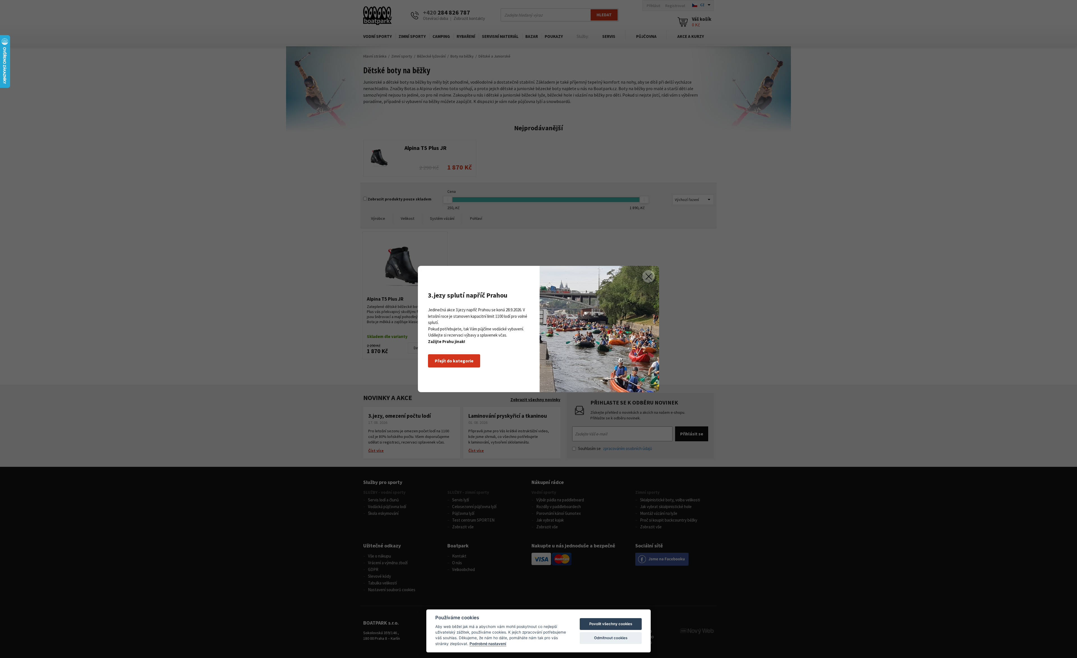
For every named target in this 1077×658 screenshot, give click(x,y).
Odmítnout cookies (610, 638)
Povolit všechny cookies (610, 624)
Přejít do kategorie (454, 361)
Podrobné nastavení (488, 643)
